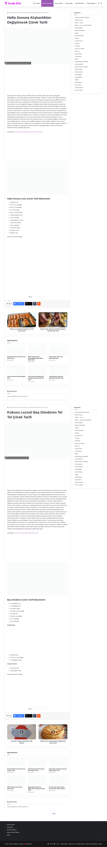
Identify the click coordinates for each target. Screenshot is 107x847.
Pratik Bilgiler (78, 74)
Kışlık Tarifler (69, 3)
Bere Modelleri (79, 28)
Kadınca (77, 51)
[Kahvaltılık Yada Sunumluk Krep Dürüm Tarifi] (16, 350)
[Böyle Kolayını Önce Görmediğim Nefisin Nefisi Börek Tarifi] (37, 350)
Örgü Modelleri (91, 3)
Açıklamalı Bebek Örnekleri (82, 17)
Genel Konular (79, 41)
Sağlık (76, 79)
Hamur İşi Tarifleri (47, 3)
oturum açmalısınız (23, 396)
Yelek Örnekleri (79, 3)
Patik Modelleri (79, 72)
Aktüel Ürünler (79, 20)
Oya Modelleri (78, 69)
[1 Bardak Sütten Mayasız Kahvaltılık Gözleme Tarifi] (58, 369)
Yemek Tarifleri (59, 3)
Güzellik (77, 43)
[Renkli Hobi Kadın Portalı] (14, 3)
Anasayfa (10, 12)
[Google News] (40, 297)
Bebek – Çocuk (79, 22)
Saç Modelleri (78, 77)
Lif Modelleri (78, 56)
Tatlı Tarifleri (36, 3)
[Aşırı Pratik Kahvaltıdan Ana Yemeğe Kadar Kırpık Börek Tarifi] (37, 369)
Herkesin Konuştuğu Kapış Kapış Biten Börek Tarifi (28, 132)
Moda (76, 59)
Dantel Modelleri (79, 35)
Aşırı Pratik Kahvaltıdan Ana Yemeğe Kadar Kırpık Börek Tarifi (36, 378)
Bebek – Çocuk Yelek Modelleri (83, 25)
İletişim (8, 835)
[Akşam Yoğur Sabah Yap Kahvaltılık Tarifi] (58, 350)
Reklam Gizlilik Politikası (13, 832)
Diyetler (77, 38)
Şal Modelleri (78, 82)
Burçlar (77, 33)
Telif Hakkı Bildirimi (12, 829)
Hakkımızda (10, 827)
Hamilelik (77, 46)
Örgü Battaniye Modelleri (81, 61)
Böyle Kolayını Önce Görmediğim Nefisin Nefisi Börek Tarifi (35, 358)
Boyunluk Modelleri (80, 30)
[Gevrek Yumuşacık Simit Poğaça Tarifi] (16, 369)
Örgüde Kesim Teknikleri (81, 66)
